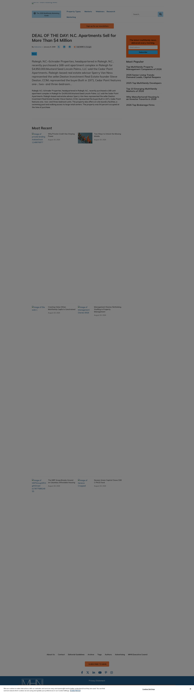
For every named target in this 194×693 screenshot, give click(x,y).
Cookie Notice (75, 691)
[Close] (190, 688)
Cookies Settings (148, 689)
